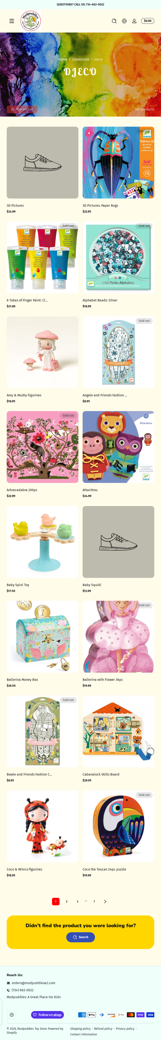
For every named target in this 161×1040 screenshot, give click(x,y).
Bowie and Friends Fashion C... (29, 774)
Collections (80, 59)
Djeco (98, 59)
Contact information (83, 1034)
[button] (114, 21)
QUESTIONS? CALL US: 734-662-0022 (80, 4)
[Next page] (105, 901)
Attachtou (90, 490)
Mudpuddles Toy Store (32, 1029)
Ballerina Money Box (22, 680)
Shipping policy (80, 1029)
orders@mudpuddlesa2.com (33, 983)
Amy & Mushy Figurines (24, 395)
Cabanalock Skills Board (101, 774)
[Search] (114, 21)
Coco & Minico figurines (24, 869)
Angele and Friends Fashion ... (105, 395)
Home (62, 59)
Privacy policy (125, 1029)
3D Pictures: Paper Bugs (100, 206)
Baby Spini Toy (18, 585)
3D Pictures (15, 206)
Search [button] (83, 937)
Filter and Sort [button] (24, 109)
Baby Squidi (92, 585)
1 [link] (55, 901)
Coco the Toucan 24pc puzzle (104, 869)
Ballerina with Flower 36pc (103, 680)
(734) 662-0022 (23, 990)
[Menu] (12, 21)
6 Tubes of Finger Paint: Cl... (27, 300)
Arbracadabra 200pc (22, 490)
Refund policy (103, 1029)
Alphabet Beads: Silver (100, 300)
